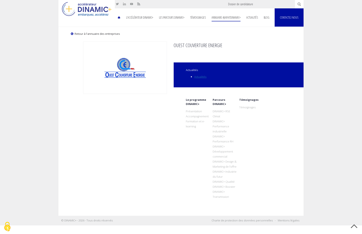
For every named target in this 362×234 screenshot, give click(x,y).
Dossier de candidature (240, 4)
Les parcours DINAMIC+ (171, 17)
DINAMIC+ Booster (224, 187)
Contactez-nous (289, 17)
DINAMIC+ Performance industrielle (221, 126)
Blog (266, 17)
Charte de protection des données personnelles (242, 220)
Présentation (194, 111)
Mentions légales (289, 220)
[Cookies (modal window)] (7, 227)
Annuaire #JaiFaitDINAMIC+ (226, 17)
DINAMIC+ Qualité (224, 182)
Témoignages (198, 17)
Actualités (252, 17)
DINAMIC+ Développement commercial (223, 151)
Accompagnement (197, 116)
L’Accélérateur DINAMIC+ (139, 17)
